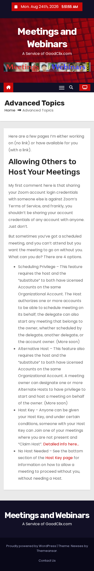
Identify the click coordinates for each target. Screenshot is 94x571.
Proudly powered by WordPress (31, 546)
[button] (72, 87)
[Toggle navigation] (62, 87)
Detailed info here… (61, 444)
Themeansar (47, 550)
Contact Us (47, 560)
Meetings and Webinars (47, 515)
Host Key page (59, 457)
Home (10, 110)
